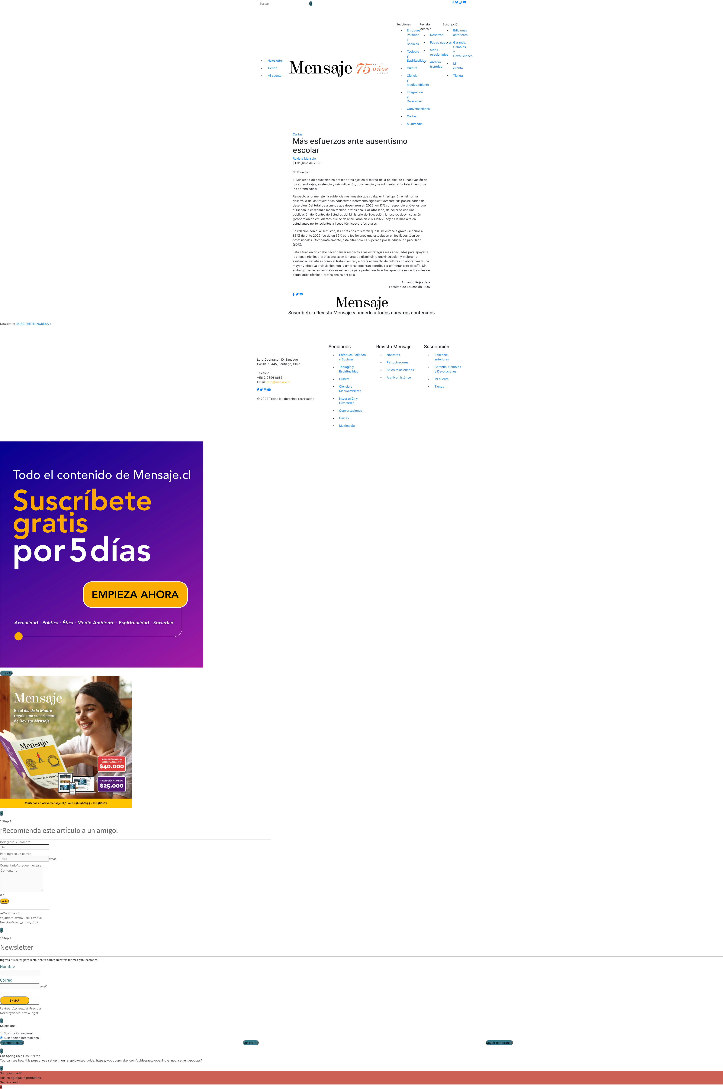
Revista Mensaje (304, 158)
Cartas (297, 134)
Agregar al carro (12, 1043)
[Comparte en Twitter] (297, 294)
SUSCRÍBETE (25, 324)
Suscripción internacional (22, 1038)
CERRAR (6, 673)
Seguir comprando (499, 1043)
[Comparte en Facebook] (294, 294)
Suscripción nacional (18, 1033)
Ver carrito (250, 1043)
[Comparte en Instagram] (301, 294)
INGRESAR (43, 324)
